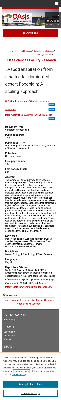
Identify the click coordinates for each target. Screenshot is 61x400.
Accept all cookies (30, 384)
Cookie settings (21, 371)
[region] (30, 376)
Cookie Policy (19, 374)
